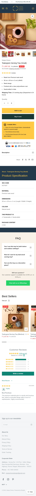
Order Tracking (6, 452)
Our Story (5, 435)
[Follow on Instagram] (8, 479)
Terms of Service (7, 449)
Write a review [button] (18, 373)
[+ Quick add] (26, 329)
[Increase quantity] (11, 103)
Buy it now (18, 116)
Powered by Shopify (19, 490)
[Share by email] (32, 159)
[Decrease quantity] (4, 103)
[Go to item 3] (17, 54)
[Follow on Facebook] (3, 479)
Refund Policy (6, 439)
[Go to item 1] (4, 54)
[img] (6, 386)
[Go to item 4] (23, 54)
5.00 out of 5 (23, 353)
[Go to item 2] (10, 54)
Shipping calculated (14, 68)
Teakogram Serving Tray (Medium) (13, 334)
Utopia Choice (6, 60)
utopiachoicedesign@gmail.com (15, 473)
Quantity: (4, 99)
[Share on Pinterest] (29, 159)
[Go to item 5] (29, 54)
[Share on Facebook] (22, 159)
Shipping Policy (6, 446)
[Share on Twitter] (26, 159)
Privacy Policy (6, 442)
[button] (6, 73)
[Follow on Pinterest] (13, 479)
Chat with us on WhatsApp (18, 283)
